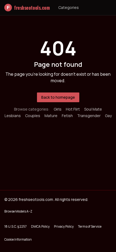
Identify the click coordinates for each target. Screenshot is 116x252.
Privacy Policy (64, 226)
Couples (32, 115)
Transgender (89, 115)
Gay (108, 115)
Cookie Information (18, 239)
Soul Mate (93, 109)
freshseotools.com (28, 7)
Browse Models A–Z (18, 211)
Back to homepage (58, 97)
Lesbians (13, 115)
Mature (51, 115)
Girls (58, 109)
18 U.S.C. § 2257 (15, 226)
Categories (68, 7)
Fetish (67, 115)
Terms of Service (89, 226)
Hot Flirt (73, 109)
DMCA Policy (40, 226)
